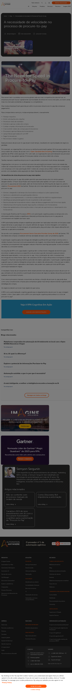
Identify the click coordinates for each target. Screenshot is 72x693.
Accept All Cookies (36, 686)
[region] (36, 683)
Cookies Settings (35, 689)
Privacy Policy (7, 682)
